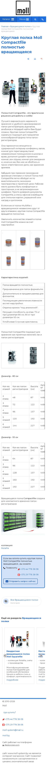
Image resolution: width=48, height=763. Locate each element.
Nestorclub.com (12, 745)
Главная (4, 26)
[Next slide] (41, 656)
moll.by (6, 735)
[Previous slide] (5, 656)
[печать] (35, 59)
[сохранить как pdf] (42, 59)
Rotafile (5, 548)
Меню (22, 19)
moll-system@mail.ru (12, 730)
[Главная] (23, 14)
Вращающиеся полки (20, 26)
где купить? (9, 712)
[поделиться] (28, 59)
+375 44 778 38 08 (29, 569)
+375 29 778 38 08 (29, 574)
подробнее (12, 680)
